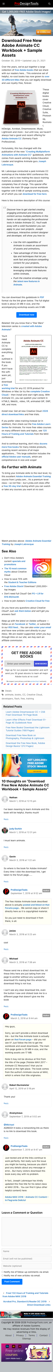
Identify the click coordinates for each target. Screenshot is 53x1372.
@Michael (9, 1124)
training (30, 698)
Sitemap (26, 1338)
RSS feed (13, 627)
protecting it (35, 681)
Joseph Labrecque (24, 544)
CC (23, 694)
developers (7, 698)
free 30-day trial (12, 486)
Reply (6, 819)
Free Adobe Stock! (14, 586)
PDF (42, 297)
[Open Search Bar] (49, 3)
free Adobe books (24, 70)
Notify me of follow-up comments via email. (26, 1272)
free (23, 698)
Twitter (32, 624)
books (18, 694)
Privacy (20, 1335)
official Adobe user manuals (16, 456)
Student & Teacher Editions (22, 582)
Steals (8, 691)
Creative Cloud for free (38, 601)
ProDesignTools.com (37, 1322)
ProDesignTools (19, 890)
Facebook (20, 624)
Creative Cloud (34, 694)
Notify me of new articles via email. (22, 1275)
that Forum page (23, 1039)
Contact (43, 1335)
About (8, 1335)
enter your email (42, 627)
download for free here (35, 194)
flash (16, 698)
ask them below (23, 611)
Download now (26, 314)
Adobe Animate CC (12, 138)
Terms (31, 1335)
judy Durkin (15, 828)
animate (9, 694)
